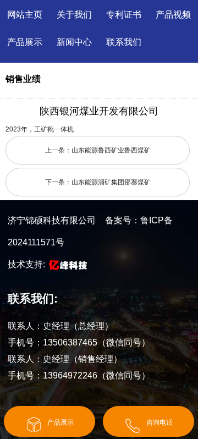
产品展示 (24, 42)
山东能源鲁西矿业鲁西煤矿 (111, 150)
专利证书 (123, 14)
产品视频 (173, 14)
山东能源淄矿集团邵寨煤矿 (111, 182)
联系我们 (123, 42)
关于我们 (74, 14)
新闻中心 (74, 42)
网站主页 (24, 14)
